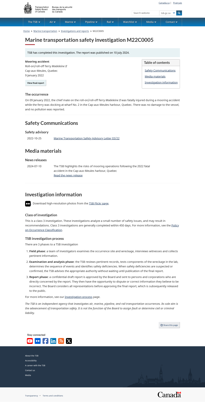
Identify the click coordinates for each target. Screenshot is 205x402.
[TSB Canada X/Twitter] (69, 341)
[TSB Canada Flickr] (38, 341)
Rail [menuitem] (109, 22)
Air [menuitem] (51, 22)
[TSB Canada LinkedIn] (53, 341)
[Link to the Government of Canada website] (169, 394)
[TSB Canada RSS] (61, 341)
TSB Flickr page (98, 203)
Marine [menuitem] (69, 22)
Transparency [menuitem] (31, 395)
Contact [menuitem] (170, 22)
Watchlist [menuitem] (128, 22)
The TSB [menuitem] (33, 22)
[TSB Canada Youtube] (30, 341)
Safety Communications (160, 70)
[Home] (48, 7)
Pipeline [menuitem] (90, 22)
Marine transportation (45, 31)
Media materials (155, 76)
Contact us (30, 370)
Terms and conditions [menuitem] (53, 395)
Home (26, 31)
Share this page (170, 325)
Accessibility (31, 360)
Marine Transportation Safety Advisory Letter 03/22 (87, 138)
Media (28, 375)
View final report (35, 83)
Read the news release (68, 175)
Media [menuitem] (150, 22)
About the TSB (31, 355)
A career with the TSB (35, 365)
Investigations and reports (75, 31)
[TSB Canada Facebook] (45, 341)
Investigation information (161, 82)
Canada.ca (164, 2)
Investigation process (78, 297)
